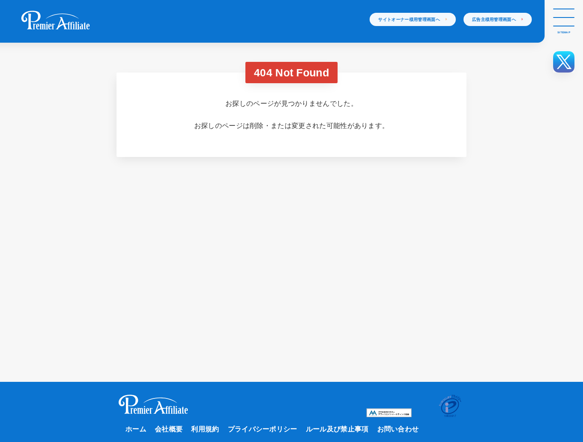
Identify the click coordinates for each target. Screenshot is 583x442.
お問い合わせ (398, 429)
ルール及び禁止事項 (337, 429)
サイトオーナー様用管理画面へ (412, 19)
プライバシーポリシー (262, 429)
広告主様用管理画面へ (497, 19)
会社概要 (169, 429)
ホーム (135, 429)
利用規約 (205, 429)
